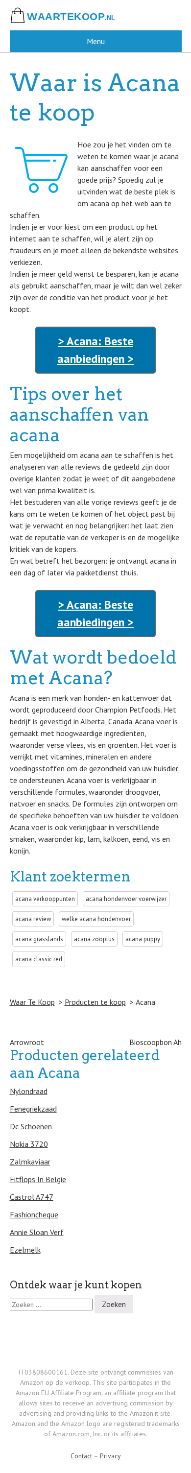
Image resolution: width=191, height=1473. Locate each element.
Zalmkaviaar (30, 1161)
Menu (96, 41)
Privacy (110, 1455)
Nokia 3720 (29, 1144)
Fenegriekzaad (33, 1109)
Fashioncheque (34, 1214)
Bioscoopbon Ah (155, 1042)
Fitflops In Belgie (38, 1179)
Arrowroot (27, 1042)
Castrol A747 (31, 1197)
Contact (81, 1455)
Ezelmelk (25, 1250)
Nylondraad (29, 1091)
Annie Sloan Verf (37, 1232)
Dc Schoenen (31, 1126)
